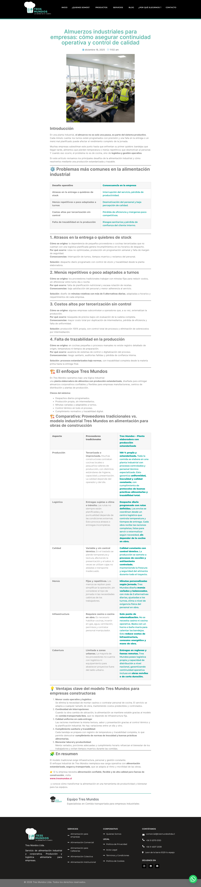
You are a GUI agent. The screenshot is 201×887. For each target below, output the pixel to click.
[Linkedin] (151, 866)
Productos (101, 7)
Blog (131, 7)
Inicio (64, 7)
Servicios (118, 7)
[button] (193, 879)
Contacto (171, 7)
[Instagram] (144, 866)
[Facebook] (157, 866)
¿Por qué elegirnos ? (149, 7)
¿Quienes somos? (81, 7)
